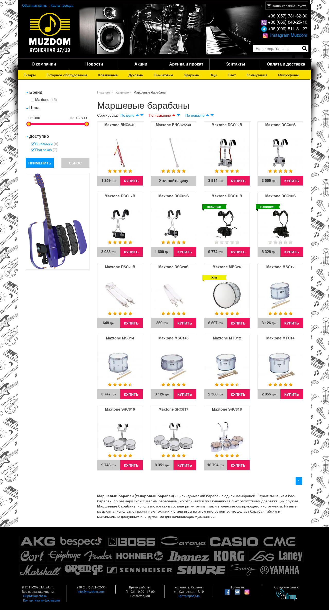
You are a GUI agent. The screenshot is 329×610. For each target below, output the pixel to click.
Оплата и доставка (286, 64)
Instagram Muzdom (288, 35)
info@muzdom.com (91, 591)
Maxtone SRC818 (227, 409)
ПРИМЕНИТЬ (39, 162)
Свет (232, 74)
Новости (94, 64)
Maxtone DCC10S (280, 195)
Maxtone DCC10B (227, 195)
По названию (160, 115)
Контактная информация (41, 600)
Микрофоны (288, 74)
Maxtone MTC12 (227, 337)
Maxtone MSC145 (173, 337)
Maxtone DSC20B (120, 266)
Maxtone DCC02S (280, 124)
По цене (127, 115)
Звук (213, 74)
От (30, 117)
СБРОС (75, 162)
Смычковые (163, 74)
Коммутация (256, 74)
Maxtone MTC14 (280, 337)
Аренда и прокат (186, 64)
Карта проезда (62, 5)
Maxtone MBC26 (227, 266)
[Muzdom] (50, 32)
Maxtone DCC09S (173, 195)
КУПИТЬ (131, 180)
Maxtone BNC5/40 (119, 124)
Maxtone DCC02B (227, 124)
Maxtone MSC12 (280, 266)
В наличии (46, 144)
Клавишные (108, 74)
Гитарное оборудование (67, 74)
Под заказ (46, 150)
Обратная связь (34, 5)
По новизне (195, 115)
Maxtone (46, 99)
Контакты (235, 64)
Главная (103, 92)
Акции (140, 64)
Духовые (136, 74)
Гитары (30, 74)
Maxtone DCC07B (120, 195)
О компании (44, 64)
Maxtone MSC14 (120, 337)
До (72, 117)
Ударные (191, 74)
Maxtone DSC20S (173, 266)
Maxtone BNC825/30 (173, 124)
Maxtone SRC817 (173, 409)
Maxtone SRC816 (120, 409)
